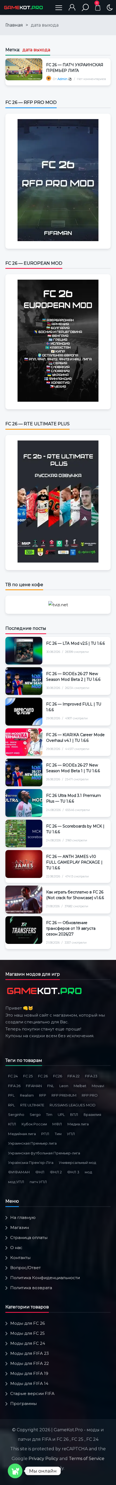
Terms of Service (86, 1458)
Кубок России (34, 1124)
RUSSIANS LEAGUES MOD (72, 1105)
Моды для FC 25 (27, 1333)
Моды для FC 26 (27, 1323)
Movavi (98, 1086)
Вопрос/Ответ (25, 1267)
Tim (49, 1114)
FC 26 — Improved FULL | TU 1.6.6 (73, 707)
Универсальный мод (77, 1162)
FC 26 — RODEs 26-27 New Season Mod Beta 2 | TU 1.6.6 (73, 676)
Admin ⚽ (64, 79)
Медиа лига (78, 1124)
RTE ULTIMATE (32, 1105)
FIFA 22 (73, 1076)
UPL (61, 1114)
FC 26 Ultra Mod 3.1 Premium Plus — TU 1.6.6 (73, 798)
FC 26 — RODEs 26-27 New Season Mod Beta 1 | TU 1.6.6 (73, 768)
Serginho (16, 1114)
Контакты (20, 1257)
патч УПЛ (38, 1182)
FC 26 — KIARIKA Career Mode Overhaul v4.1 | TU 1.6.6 (75, 737)
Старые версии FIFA (32, 1393)
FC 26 (43, 1076)
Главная (14, 25)
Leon (63, 1086)
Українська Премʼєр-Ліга (30, 1162)
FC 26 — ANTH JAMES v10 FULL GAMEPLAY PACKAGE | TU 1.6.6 (74, 862)
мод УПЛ (16, 1182)
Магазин (19, 1227)
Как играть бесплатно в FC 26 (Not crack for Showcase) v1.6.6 (75, 895)
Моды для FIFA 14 (29, 1383)
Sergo (35, 1114)
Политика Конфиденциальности (45, 1277)
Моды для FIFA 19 (29, 1373)
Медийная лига (22, 1134)
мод (88, 1172)
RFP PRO (90, 1095)
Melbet (80, 1086)
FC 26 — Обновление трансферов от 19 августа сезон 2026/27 (70, 928)
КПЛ (12, 1124)
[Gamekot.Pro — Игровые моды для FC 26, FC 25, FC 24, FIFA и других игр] (23, 7)
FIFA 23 (91, 1076)
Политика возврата (31, 1287)
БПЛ (74, 1114)
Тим (58, 1134)
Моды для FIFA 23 (29, 1353)
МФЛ (57, 1124)
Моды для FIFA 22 (29, 1363)
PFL (11, 1095)
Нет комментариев (91, 79)
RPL (11, 1105)
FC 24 (13, 1076)
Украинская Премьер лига (32, 1143)
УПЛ (71, 1134)
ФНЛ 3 (73, 1172)
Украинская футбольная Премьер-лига (44, 1153)
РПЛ (45, 1134)
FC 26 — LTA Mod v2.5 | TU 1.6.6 (75, 643)
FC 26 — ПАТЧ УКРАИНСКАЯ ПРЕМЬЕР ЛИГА (74, 67)
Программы (23, 1403)
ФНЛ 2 (56, 1172)
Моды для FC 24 (27, 1343)
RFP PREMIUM (64, 1095)
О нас (16, 1247)
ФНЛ (40, 1172)
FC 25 (28, 1076)
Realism (27, 1095)
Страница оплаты (28, 1237)
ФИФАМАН (19, 1172)
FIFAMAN (34, 1086)
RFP (42, 1095)
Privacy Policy (43, 1458)
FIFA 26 (14, 1086)
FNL (50, 1086)
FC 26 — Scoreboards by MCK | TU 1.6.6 (75, 829)
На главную (23, 1217)
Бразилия (92, 1114)
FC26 (57, 1076)
